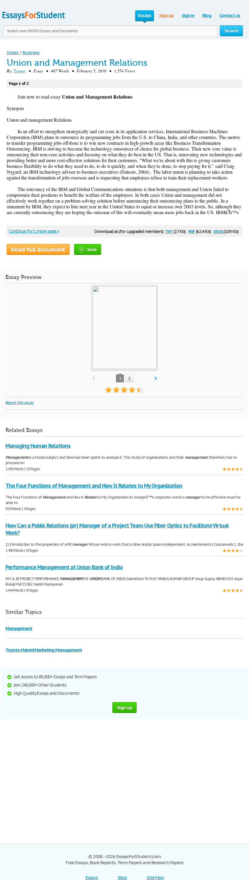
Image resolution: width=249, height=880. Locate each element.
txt (168, 231)
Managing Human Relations (37, 445)
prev (93, 378)
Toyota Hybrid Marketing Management (43, 650)
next (156, 378)
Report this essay (19, 402)
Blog (207, 15)
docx (218, 231)
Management (18, 628)
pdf (191, 231)
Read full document (38, 249)
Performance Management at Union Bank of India (64, 567)
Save (92, 249)
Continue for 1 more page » (34, 231)
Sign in (188, 15)
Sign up (166, 15)
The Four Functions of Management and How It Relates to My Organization (93, 485)
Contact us (229, 15)
